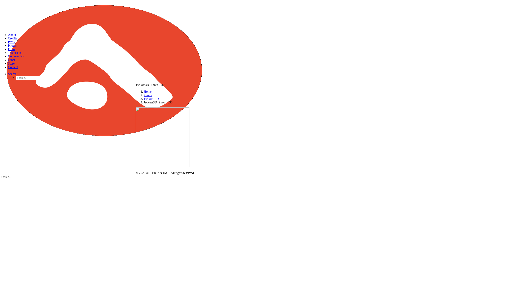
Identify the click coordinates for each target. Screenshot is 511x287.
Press (11, 42)
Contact (13, 67)
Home (148, 91)
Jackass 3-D (151, 98)
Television (14, 52)
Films (11, 49)
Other (11, 60)
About (12, 34)
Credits (12, 38)
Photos (12, 45)
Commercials (16, 56)
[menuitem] (259, 35)
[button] (12, 74)
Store (11, 63)
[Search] (18, 176)
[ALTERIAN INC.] (255, 15)
